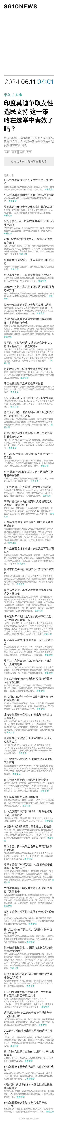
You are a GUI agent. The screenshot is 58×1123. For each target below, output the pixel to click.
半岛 (7, 95)
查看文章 (49, 189)
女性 (29, 151)
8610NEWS (20, 6)
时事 (18, 95)
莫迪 (14, 151)
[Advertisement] (29, 43)
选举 (21, 151)
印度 (7, 151)
